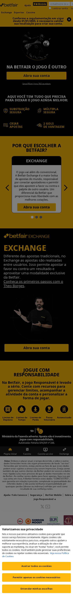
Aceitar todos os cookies (36, 566)
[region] (36, 561)
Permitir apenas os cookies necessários (36, 577)
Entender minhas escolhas (36, 588)
